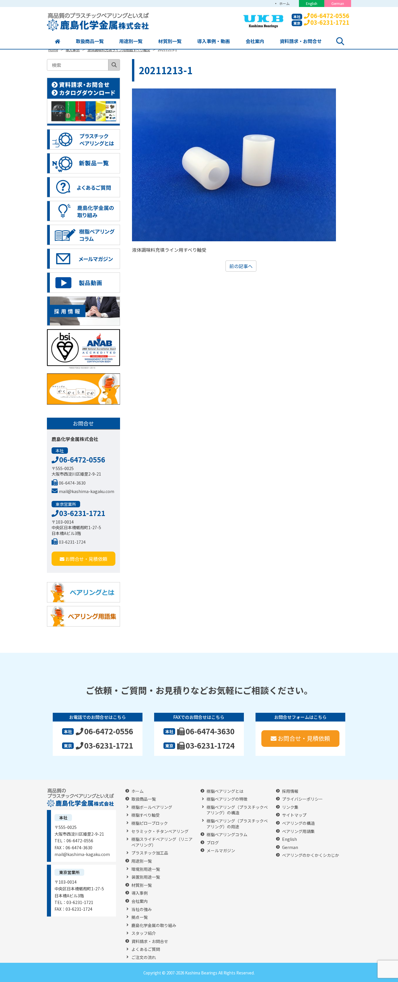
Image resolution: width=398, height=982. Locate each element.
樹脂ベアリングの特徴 (227, 799)
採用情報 (290, 791)
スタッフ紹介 (143, 933)
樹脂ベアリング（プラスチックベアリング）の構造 (237, 810)
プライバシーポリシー (302, 799)
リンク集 (290, 807)
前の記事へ (241, 266)
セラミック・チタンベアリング (160, 831)
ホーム (284, 3)
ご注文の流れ (143, 957)
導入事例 (139, 893)
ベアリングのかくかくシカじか (310, 855)
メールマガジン (221, 850)
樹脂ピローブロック (149, 823)
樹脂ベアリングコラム (227, 834)
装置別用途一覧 (145, 877)
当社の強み (141, 909)
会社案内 (255, 41)
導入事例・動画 (213, 41)
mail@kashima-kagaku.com (86, 491)
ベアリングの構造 (298, 823)
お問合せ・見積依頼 (86, 558)
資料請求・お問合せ (301, 41)
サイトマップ (294, 815)
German (337, 3)
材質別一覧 (170, 41)
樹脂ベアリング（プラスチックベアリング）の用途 (237, 823)
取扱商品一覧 (90, 41)
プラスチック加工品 (149, 853)
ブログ (213, 842)
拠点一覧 (139, 917)
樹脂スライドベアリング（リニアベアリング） (162, 842)
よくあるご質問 (145, 949)
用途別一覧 (130, 41)
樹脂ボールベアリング (151, 807)
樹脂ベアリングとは (225, 791)
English (311, 3)
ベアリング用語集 (298, 831)
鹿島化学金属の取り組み (153, 925)
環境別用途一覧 (145, 869)
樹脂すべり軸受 (145, 815)
